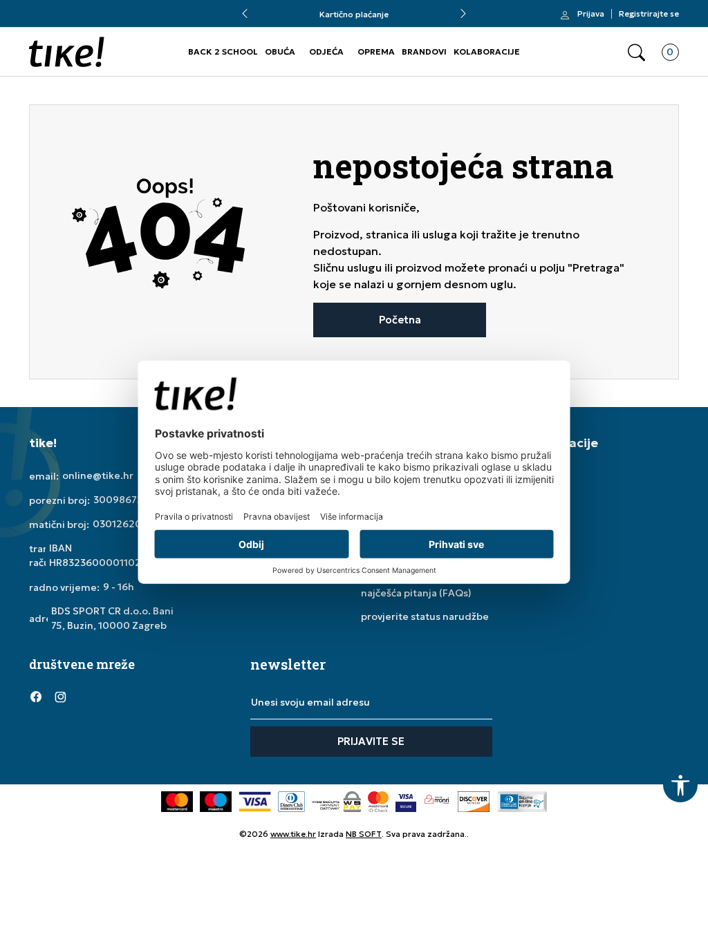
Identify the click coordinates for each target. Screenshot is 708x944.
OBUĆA (280, 51)
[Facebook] (36, 696)
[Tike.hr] (66, 52)
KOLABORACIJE (487, 51)
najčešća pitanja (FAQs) (416, 593)
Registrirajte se (649, 14)
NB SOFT (364, 834)
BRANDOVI (424, 51)
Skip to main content (85, 20)
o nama (544, 475)
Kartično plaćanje (354, 14)
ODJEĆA (326, 51)
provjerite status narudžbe (425, 616)
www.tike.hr (293, 834)
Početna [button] (400, 319)
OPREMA (376, 51)
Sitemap (547, 522)
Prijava (590, 14)
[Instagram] (60, 696)
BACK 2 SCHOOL (223, 51)
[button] (636, 52)
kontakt (545, 499)
